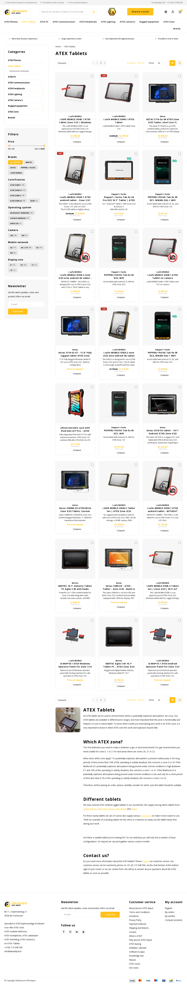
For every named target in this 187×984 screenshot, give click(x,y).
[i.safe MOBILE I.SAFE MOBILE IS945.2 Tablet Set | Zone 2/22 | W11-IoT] (162, 559)
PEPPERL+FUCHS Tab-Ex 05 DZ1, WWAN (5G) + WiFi (163, 199)
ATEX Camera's (127, 21)
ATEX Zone (168, 21)
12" (12, 270)
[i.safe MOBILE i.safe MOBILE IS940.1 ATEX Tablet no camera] (162, 248)
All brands (15, 162)
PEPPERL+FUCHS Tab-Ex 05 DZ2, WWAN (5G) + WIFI (163, 354)
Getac (13, 167)
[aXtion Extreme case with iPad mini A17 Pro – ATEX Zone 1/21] (75, 403)
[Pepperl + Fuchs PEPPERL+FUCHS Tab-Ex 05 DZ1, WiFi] (119, 403)
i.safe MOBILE (16, 173)
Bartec (29, 162)
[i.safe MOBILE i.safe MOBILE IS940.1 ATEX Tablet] (119, 92)
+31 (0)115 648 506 (175, 2)
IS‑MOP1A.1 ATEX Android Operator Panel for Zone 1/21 (162, 665)
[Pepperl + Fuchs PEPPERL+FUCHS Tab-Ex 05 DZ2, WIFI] (119, 248)
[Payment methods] (132, 980)
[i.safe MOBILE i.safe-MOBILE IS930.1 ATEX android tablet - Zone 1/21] (75, 170)
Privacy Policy (135, 920)
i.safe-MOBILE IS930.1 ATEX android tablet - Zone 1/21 (75, 199)
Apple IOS (15, 223)
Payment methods (137, 924)
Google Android (19, 218)
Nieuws (132, 959)
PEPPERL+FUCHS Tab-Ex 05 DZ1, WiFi (119, 432)
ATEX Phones (11, 21)
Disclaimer (134, 916)
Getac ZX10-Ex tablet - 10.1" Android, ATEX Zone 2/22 (163, 432)
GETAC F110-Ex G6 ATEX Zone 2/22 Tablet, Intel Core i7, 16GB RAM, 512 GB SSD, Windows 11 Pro (162, 121)
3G (13, 247)
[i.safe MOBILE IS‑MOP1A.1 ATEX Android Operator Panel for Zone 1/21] (162, 636)
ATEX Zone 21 (17, 190)
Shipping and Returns (139, 928)
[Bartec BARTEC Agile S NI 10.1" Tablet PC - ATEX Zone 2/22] (119, 636)
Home (58, 46)
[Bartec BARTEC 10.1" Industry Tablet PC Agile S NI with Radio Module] (75, 559)
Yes (13, 235)
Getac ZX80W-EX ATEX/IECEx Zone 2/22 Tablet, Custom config (75, 510)
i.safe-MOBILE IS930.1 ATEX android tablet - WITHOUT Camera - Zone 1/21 (162, 510)
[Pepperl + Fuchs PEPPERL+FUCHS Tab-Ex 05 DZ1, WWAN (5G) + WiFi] (162, 170)
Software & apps (137, 951)
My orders (169, 912)
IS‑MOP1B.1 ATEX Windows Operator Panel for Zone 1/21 (75, 665)
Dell (99, 808)
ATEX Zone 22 (17, 201)
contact (145, 861)
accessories (146, 815)
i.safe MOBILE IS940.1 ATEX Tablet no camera (162, 276)
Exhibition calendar (137, 947)
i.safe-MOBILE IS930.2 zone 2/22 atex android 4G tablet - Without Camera (75, 277)
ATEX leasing (135, 943)
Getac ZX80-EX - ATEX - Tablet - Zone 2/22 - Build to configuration (119, 588)
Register (168, 908)
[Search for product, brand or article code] (94, 12)
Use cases (133, 967)
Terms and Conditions (139, 912)
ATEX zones (134, 963)
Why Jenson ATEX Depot (140, 940)
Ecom (104, 808)
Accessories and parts (19, 71)
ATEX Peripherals (88, 21)
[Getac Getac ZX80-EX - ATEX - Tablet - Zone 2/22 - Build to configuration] (119, 559)
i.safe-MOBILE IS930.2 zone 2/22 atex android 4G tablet (119, 354)
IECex (33, 201)
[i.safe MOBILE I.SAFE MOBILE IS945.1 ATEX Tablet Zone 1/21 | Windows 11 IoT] (75, 92)
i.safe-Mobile (121, 808)
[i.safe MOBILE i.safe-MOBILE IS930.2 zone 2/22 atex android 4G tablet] (119, 326)
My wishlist (170, 916)
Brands (176, 28)
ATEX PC (44, 21)
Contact (132, 932)
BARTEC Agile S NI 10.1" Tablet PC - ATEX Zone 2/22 (118, 665)
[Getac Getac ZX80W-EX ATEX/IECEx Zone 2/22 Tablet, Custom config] (75, 481)
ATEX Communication (64, 21)
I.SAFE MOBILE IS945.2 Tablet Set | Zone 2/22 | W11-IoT (163, 587)
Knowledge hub (159, 2)
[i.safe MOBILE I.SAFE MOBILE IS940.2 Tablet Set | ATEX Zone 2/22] (119, 481)
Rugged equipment (149, 21)
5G (39, 247)
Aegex (86, 808)
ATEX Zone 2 (17, 195)
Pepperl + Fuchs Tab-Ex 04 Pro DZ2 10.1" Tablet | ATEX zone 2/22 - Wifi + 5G (119, 199)
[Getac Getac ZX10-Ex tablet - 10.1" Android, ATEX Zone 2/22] (162, 403)
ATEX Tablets (29, 21)
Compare (77, 142)
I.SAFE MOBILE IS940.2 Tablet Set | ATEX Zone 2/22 (119, 510)
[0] (180, 11)
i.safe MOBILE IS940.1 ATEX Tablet (119, 121)
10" (23, 265)
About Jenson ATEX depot (141, 908)
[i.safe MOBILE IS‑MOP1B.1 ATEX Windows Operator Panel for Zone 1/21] (75, 636)
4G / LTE (26, 247)
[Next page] (104, 63)
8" (12, 265)
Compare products (173, 920)
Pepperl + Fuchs (28, 167)
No (24, 235)
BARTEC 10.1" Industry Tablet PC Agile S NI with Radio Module (75, 588)
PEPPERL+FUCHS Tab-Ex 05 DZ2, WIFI (119, 276)
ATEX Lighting (108, 21)
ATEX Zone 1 (17, 185)
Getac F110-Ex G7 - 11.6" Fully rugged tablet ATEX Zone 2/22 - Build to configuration (75, 354)
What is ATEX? (135, 936)
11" (34, 265)
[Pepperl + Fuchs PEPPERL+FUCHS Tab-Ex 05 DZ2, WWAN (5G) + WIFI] (162, 326)
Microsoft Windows (21, 213)
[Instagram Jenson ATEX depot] (70, 932)
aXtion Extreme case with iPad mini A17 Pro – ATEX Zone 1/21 (75, 429)
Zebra (134, 808)
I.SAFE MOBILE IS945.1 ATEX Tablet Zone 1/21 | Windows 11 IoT (75, 121)
